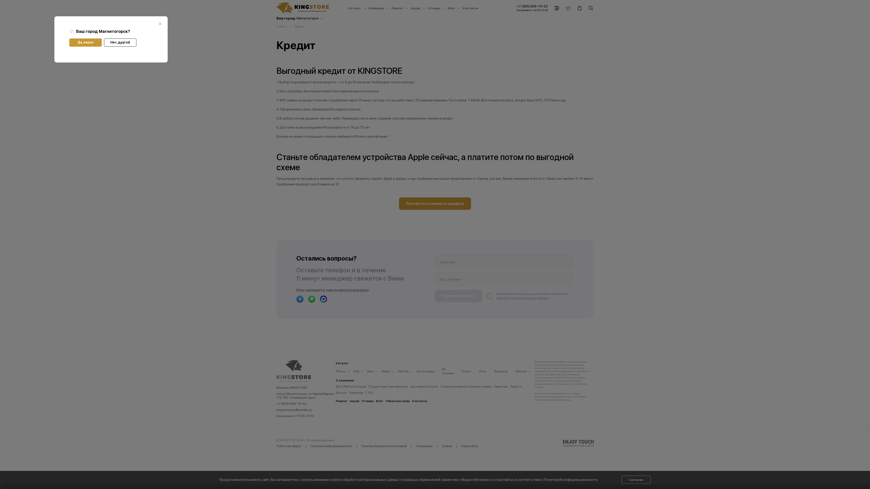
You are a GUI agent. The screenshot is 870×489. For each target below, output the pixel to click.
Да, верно (85, 42)
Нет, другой (120, 42)
